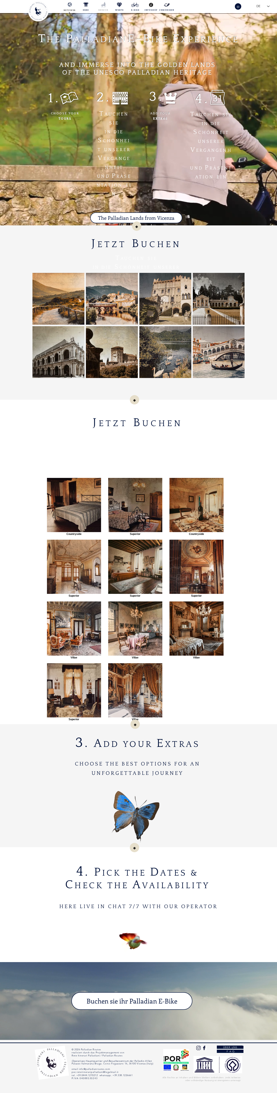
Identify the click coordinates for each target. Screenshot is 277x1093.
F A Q (230, 1051)
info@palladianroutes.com (94, 1068)
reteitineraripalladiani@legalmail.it (98, 1071)
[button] (238, 6)
